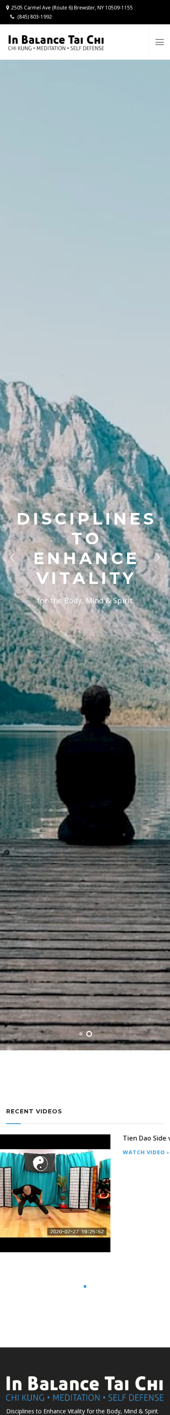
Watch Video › (29, 1240)
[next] (157, 558)
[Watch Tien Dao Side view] (85, 1178)
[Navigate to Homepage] (56, 42)
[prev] (12, 558)
